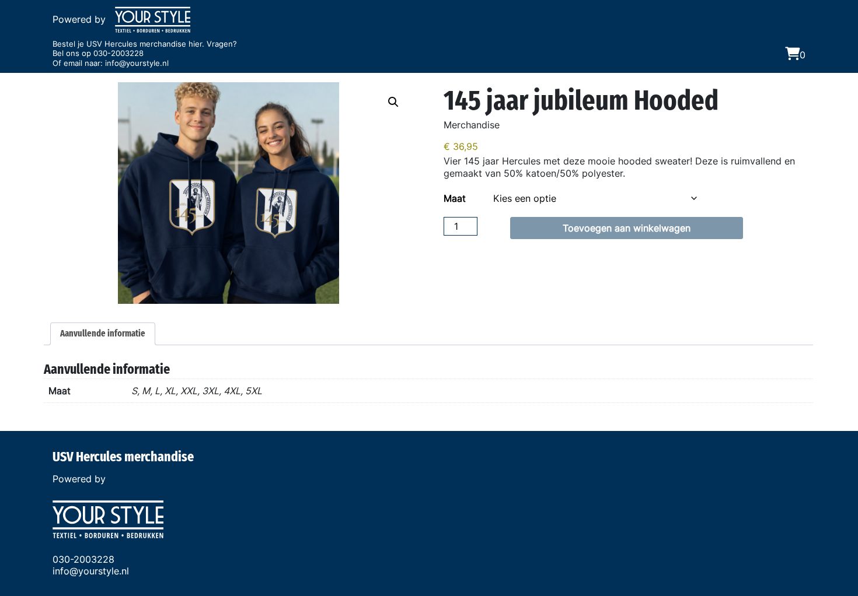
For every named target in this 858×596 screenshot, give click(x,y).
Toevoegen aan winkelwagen (626, 228)
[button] (393, 102)
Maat (455, 198)
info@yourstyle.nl (137, 63)
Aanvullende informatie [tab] (102, 333)
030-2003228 (118, 53)
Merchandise (472, 125)
